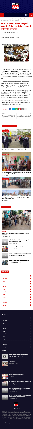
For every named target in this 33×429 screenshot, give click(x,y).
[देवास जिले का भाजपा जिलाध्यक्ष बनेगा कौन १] (5, 249)
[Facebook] (10, 109)
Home (2, 19)
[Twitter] (13, 109)
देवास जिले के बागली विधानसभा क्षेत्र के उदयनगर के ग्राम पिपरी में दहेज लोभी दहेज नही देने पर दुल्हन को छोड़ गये (20, 254)
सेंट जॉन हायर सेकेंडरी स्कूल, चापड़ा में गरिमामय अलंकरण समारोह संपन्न (15, 149)
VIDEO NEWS (12, 361)
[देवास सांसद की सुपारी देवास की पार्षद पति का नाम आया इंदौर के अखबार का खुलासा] (5, 383)
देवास (17, 284)
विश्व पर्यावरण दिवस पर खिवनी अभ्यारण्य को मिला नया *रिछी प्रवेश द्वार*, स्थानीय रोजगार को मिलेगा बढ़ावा (15, 197)
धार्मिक (17, 289)
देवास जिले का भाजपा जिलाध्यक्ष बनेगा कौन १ (16, 247)
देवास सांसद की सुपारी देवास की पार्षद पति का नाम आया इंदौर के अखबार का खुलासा (20, 382)
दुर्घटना (17, 281)
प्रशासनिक (17, 292)
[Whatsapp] (16, 109)
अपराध (17, 276)
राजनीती (17, 297)
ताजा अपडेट (17, 278)
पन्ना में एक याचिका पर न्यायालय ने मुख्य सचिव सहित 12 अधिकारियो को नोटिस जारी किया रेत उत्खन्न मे (18, 355)
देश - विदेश (17, 286)
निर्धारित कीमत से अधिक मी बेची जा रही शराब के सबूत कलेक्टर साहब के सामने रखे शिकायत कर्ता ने (19, 240)
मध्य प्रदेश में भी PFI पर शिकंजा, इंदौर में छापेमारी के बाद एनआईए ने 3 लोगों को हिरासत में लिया (15, 234)
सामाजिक (17, 305)
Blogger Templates (15, 424)
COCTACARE (16, 426)
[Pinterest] (19, 109)
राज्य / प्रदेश (17, 300)
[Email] (22, 109)
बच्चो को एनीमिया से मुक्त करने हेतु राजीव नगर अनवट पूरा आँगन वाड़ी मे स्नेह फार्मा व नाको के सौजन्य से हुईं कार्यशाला (16, 173)
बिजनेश (17, 294)
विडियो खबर (17, 302)
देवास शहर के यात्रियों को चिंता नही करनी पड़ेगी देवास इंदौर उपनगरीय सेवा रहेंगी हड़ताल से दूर (19, 261)
